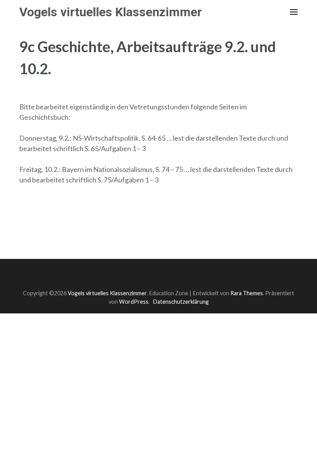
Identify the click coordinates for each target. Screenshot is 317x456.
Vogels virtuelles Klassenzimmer (110, 12)
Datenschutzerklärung (181, 301)
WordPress (133, 301)
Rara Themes (246, 293)
